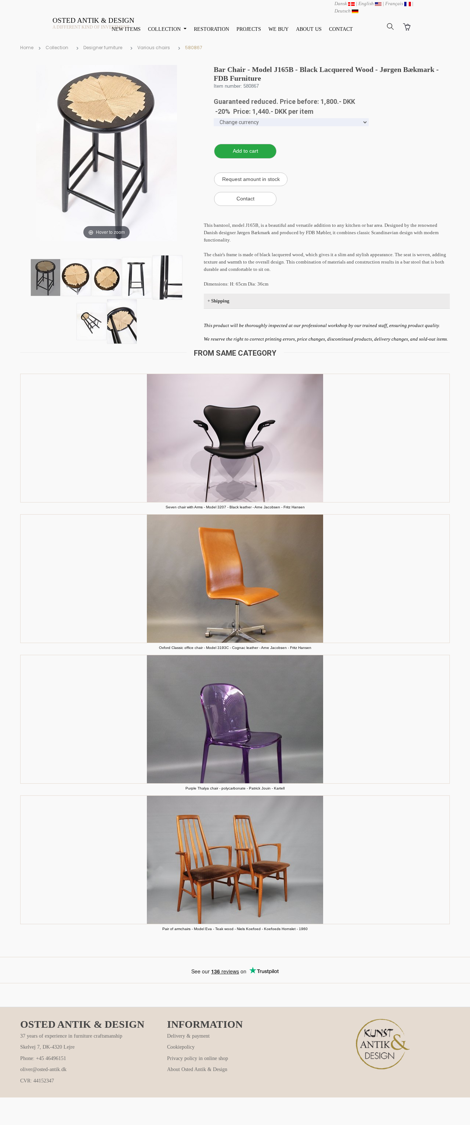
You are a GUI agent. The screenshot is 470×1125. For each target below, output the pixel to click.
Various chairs (153, 47)
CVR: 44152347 (37, 1081)
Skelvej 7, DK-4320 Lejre (47, 1047)
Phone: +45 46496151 (43, 1058)
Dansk (341, 3)
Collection (57, 47)
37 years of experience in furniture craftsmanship (71, 1036)
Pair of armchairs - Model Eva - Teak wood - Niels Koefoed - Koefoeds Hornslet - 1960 (235, 929)
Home (26, 47)
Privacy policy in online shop (197, 1058)
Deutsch (343, 11)
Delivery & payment (188, 1036)
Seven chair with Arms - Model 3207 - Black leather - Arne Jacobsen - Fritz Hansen (235, 507)
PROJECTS (248, 29)
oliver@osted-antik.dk (43, 1069)
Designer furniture (102, 47)
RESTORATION (211, 29)
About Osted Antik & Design (197, 1069)
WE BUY (278, 29)
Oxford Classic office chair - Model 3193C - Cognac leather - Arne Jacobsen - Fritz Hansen (235, 648)
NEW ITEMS (126, 29)
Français (394, 3)
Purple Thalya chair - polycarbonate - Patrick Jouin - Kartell (235, 788)
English (366, 3)
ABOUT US (309, 29)
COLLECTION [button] (165, 29)
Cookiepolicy (181, 1047)
